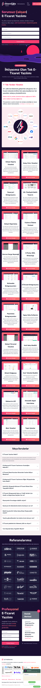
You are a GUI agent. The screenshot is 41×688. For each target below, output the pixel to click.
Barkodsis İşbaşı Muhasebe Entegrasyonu (30, 634)
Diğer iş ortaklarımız (6, 676)
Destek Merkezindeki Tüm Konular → (31, 643)
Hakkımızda (4, 679)
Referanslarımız (11, 679)
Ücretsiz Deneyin (20, 41)
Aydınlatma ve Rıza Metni (14, 44)
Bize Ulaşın (18, 679)
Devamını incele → (28, 627)
